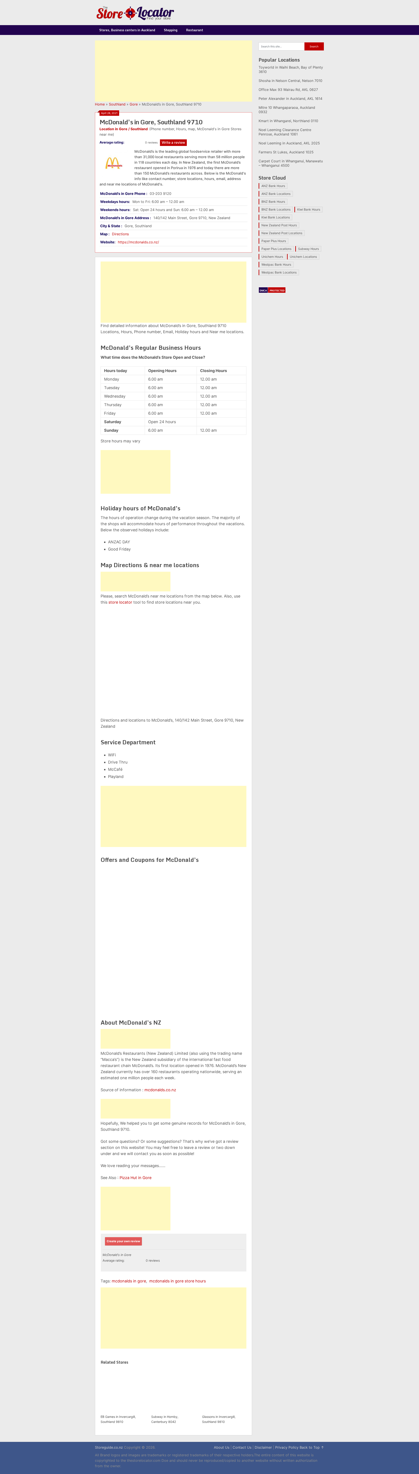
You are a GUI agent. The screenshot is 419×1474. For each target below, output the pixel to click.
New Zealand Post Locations (281, 233)
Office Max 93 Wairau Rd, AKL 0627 (288, 89)
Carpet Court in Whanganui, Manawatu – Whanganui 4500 (291, 163)
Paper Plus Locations (276, 249)
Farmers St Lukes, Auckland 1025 (286, 152)
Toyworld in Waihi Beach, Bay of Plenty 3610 (291, 69)
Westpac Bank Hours (276, 264)
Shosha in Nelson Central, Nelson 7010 (290, 80)
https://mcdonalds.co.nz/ (138, 242)
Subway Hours (308, 249)
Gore (134, 104)
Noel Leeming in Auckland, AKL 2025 (289, 143)
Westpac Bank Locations (279, 272)
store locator (120, 602)
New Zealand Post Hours (279, 225)
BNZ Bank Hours (273, 201)
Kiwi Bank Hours (308, 209)
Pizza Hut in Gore (135, 1177)
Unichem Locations (303, 256)
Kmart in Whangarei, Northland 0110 (288, 121)
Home (100, 104)
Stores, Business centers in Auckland (127, 30)
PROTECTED (277, 290)
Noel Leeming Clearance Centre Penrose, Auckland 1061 (285, 132)
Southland (117, 104)
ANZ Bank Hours (273, 186)
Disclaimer (263, 1447)
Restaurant (194, 30)
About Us (221, 1447)
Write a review (173, 142)
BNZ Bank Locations (275, 209)
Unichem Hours (272, 256)
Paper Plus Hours (273, 241)
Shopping (170, 30)
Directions (120, 234)
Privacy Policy (287, 1447)
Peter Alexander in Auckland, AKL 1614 (290, 98)
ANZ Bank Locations (275, 194)
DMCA (263, 290)
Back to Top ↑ (312, 1447)
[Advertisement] (173, 71)
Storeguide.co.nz (109, 1447)
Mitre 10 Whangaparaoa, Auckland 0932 (287, 109)
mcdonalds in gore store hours (177, 1281)
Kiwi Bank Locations (275, 217)
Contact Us (242, 1447)
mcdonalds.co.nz (160, 1090)
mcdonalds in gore (129, 1281)
